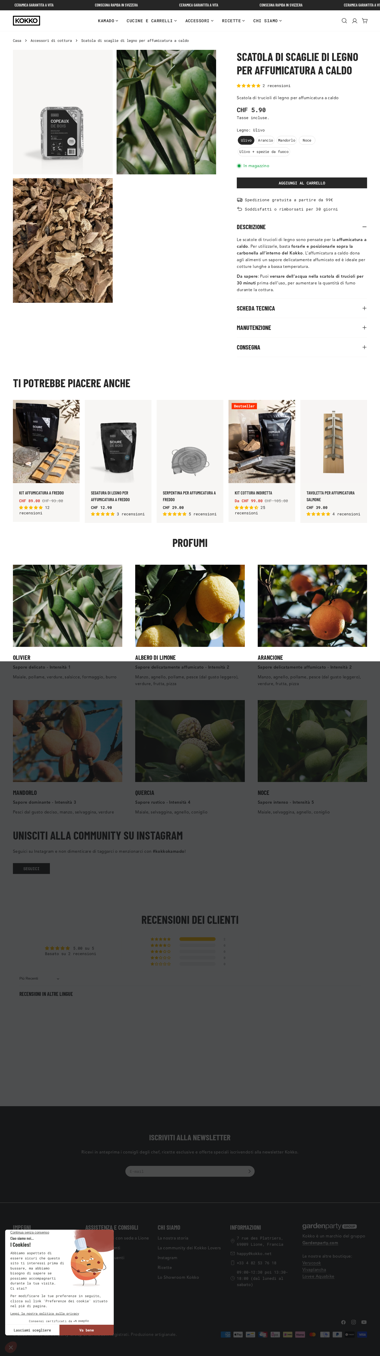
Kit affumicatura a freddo (41, 492)
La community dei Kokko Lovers (189, 1248)
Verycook (311, 1263)
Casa (17, 40)
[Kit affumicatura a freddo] (46, 441)
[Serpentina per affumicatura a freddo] (190, 441)
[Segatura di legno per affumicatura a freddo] (118, 441)
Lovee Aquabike (318, 1276)
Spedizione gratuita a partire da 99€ (289, 199)
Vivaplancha (314, 1269)
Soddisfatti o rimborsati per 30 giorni (291, 209)
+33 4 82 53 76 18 (256, 1262)
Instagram (167, 1257)
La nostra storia (173, 1238)
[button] (250, 85)
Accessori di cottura (51, 40)
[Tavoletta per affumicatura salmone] (333, 441)
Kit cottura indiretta (253, 492)
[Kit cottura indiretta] (262, 441)
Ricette (165, 1267)
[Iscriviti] (249, 1171)
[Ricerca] (344, 21)
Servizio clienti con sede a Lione (117, 1238)
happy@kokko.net (254, 1253)
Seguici (31, 868)
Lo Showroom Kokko (178, 1277)
